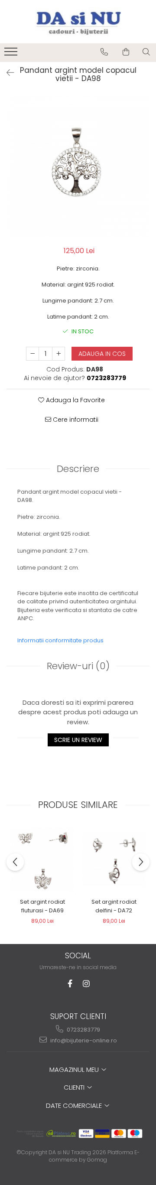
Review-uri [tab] (78, 666)
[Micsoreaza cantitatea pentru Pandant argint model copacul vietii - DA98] (32, 354)
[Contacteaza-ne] (104, 52)
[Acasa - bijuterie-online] (78, 22)
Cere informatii (74, 419)
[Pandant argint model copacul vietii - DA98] (78, 166)
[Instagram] (86, 983)
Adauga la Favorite (74, 400)
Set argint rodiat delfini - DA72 (113, 906)
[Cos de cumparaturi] (126, 52)
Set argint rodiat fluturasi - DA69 (42, 906)
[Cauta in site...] (146, 52)
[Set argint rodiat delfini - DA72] (113, 859)
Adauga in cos (102, 353)
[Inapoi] (6, 73)
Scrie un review (78, 740)
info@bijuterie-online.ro (83, 1040)
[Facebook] (70, 983)
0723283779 (82, 1029)
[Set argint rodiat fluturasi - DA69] (42, 859)
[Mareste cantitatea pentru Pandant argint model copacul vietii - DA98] (58, 354)
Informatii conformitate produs (60, 640)
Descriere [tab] (78, 468)
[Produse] (12, 54)
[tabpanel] (78, 166)
